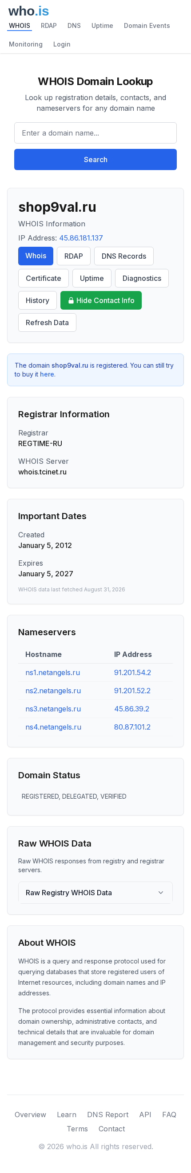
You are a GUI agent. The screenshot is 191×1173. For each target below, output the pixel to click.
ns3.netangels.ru (53, 708)
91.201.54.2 (132, 672)
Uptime (102, 25)
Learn (66, 1114)
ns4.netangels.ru (53, 726)
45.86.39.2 (131, 708)
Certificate (43, 278)
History (37, 300)
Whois (35, 255)
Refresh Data (47, 322)
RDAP (49, 25)
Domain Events (147, 25)
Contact (112, 1128)
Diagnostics (142, 278)
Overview (30, 1114)
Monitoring (26, 44)
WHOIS (19, 25)
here (47, 374)
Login (62, 44)
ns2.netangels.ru (53, 690)
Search (95, 159)
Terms (77, 1128)
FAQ (169, 1114)
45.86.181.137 (81, 237)
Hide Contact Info (105, 300)
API (145, 1114)
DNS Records (124, 256)
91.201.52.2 (132, 690)
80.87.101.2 (132, 726)
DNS (74, 25)
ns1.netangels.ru (52, 672)
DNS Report (107, 1114)
